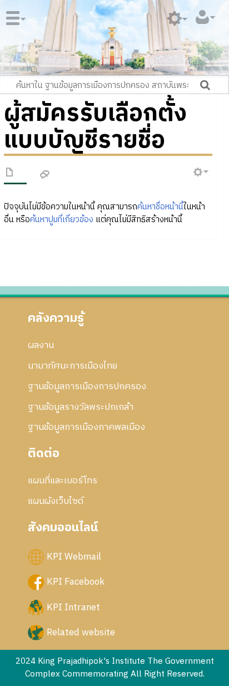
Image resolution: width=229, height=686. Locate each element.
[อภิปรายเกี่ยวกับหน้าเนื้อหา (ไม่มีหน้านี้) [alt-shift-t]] (45, 175)
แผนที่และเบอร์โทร (62, 480)
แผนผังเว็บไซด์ (55, 501)
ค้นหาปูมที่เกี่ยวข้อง (61, 220)
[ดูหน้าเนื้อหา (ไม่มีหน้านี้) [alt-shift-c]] (10, 174)
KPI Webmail (74, 557)
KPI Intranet (73, 607)
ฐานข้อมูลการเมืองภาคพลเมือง (86, 427)
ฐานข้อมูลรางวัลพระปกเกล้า (80, 407)
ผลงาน (41, 345)
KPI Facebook (75, 582)
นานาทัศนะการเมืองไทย (72, 366)
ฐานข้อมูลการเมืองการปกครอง (87, 386)
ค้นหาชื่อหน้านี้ (160, 207)
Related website (81, 632)
